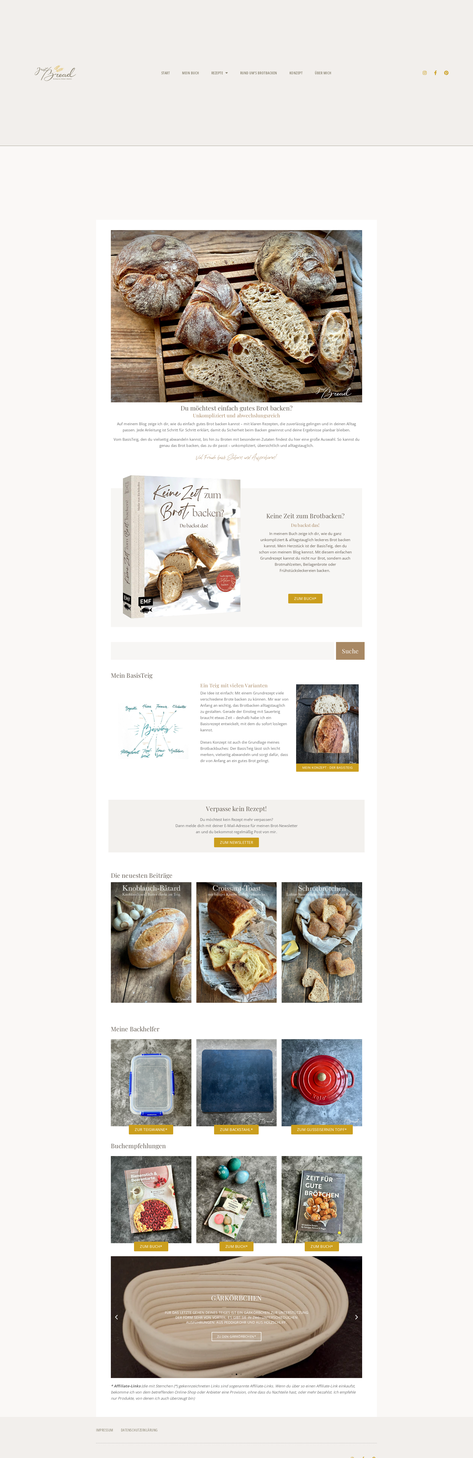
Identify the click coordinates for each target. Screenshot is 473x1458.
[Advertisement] (236, 182)
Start (165, 72)
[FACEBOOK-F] (436, 73)
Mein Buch (190, 72)
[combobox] (222, 651)
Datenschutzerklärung (139, 1429)
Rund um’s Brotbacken (258, 72)
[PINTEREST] (446, 73)
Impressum (104, 1429)
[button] (116, 1317)
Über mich (323, 72)
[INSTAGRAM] (425, 73)
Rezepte (217, 72)
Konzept (296, 72)
